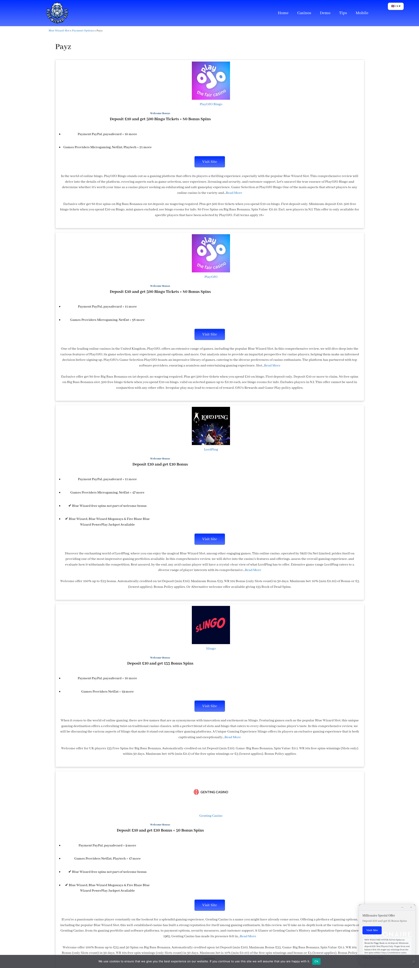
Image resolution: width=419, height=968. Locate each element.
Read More (234, 193)
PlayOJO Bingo (211, 104)
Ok (316, 961)
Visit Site (209, 161)
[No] (413, 961)
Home (283, 13)
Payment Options (83, 31)
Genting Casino (211, 816)
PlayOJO (211, 277)
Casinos (304, 13)
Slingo (211, 648)
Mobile (362, 13)
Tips (343, 13)
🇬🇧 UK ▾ (395, 6)
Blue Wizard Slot (59, 31)
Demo (325, 13)
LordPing (211, 449)
